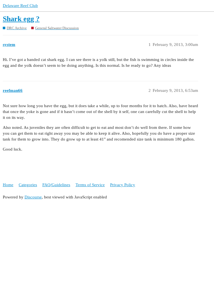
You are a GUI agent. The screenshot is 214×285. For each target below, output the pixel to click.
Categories (28, 185)
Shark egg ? (21, 19)
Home (8, 185)
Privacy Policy (122, 185)
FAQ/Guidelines (56, 185)
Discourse (33, 197)
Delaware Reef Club (20, 5)
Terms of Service (90, 185)
